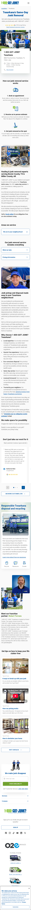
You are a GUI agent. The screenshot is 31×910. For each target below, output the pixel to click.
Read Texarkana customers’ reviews (15, 27)
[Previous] (7, 487)
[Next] (23, 487)
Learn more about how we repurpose (14, 557)
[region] (15, 898)
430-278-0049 (9, 69)
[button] (28, 3)
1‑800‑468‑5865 (23, 789)
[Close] (29, 888)
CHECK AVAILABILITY (15, 784)
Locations (4, 8)
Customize (15, 907)
